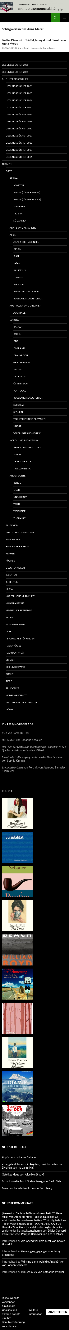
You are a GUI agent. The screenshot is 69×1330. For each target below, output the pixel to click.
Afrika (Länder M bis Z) (27, 199)
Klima (9, 589)
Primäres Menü (64, 17)
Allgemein (12, 525)
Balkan (17, 327)
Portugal (19, 391)
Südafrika (19, 221)
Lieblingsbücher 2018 (19, 143)
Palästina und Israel (26, 291)
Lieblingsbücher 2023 (19, 107)
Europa (14, 320)
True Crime (12, 688)
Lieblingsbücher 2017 (19, 150)
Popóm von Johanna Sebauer (19, 1157)
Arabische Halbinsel (26, 242)
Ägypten (18, 185)
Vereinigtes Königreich (27, 433)
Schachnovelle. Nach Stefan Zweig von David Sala (31, 1181)
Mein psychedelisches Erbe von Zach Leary (27, 1188)
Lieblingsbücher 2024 (19, 100)
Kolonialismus (15, 603)
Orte (9, 171)
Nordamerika (21, 469)
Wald (16, 504)
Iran (16, 256)
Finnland (19, 348)
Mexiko (17, 454)
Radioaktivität (15, 653)
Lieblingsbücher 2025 (15, 72)
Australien (20, 313)
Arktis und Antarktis (23, 228)
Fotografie (13, 539)
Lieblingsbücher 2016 (19, 157)
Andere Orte (17, 476)
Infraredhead (22, 48)
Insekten (11, 575)
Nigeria (17, 214)
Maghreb (19, 206)
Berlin (17, 334)
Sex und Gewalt (15, 667)
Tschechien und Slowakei (29, 419)
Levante (18, 277)
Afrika (14, 178)
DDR (15, 341)
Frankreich (20, 355)
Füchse (10, 561)
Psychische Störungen (20, 639)
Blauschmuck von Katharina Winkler (42, 1272)
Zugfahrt (19, 518)
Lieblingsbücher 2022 (19, 114)
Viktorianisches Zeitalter (22, 702)
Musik (9, 617)
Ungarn (18, 426)
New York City (22, 461)
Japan (16, 263)
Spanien (18, 412)
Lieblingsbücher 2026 (15, 65)
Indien (17, 249)
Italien (17, 369)
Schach (10, 660)
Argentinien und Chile (27, 447)
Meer (16, 490)
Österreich (20, 384)
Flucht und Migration (20, 532)
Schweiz (18, 405)
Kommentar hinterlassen (43, 48)
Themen (7, 164)
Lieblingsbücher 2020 (19, 129)
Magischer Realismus (19, 610)
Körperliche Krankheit (20, 596)
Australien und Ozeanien (25, 306)
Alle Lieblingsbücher (15, 79)
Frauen (10, 554)
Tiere (9, 681)
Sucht (9, 674)
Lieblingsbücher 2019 (19, 136)
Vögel (9, 709)
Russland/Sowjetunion (28, 299)
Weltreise (19, 511)
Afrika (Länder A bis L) (26, 192)
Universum (20, 497)
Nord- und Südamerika (24, 440)
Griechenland (22, 362)
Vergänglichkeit (16, 695)
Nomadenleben (15, 624)
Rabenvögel (13, 646)
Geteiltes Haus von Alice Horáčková (23, 1174)
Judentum (12, 582)
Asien (13, 235)
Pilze (9, 631)
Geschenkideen (15, 568)
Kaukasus (19, 270)
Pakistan (18, 284)
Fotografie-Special (18, 546)
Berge (17, 483)
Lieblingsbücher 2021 (19, 121)
